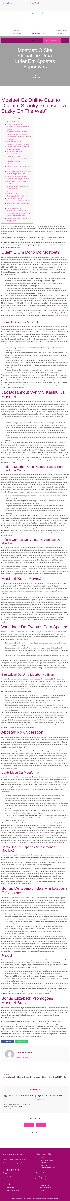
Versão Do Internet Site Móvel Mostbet (19, 201)
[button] (26, 7)
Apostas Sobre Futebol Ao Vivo (17, 176)
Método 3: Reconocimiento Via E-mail (19, 171)
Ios (7, 191)
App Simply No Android (14, 198)
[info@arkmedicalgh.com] (33, 26)
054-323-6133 (15, 31)
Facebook (29, 1125)
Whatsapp (41, 1125)
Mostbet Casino (12, 193)
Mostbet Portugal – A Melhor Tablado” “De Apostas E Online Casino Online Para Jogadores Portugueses (19, 213)
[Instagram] (22, 7)
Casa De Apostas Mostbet (15, 124)
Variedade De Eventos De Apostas (18, 144)
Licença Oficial (11, 221)
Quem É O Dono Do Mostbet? (16, 122)
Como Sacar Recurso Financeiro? (18, 181)
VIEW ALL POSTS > (22, 1057)
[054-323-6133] (14, 26)
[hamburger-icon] (33, 40)
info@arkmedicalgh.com (37, 31)
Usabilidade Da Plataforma (15, 151)
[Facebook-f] (37, 1178)
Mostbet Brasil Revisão (14, 141)
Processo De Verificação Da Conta (18, 178)
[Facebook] (16, 7)
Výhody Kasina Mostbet (14, 208)
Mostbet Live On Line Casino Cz (17, 196)
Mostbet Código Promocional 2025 (18, 174)
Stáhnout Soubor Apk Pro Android (17, 218)
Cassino (9, 183)
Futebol (9, 164)
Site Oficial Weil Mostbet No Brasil (18, 146)
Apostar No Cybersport (14, 149)
